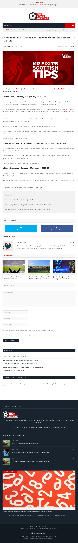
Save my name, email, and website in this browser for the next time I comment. (29, 330)
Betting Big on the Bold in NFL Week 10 (14, 370)
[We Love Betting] (39, 16)
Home (16, 30)
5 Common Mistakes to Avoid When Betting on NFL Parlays (20, 363)
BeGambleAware (48, 536)
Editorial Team (8, 46)
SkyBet (32, 200)
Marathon (64, 111)
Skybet (26, 138)
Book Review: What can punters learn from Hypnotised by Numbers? (28, 512)
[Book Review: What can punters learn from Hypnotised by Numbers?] (39, 490)
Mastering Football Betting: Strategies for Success (12, 278)
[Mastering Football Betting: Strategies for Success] (14, 267)
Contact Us (45, 526)
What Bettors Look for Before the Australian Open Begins (38, 5)
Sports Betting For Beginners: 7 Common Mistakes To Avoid (39, 278)
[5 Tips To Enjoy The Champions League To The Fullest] (64, 267)
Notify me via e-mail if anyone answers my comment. (20, 335)
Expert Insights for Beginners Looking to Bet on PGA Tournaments (23, 367)
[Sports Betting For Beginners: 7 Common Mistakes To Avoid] (39, 267)
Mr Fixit (17, 89)
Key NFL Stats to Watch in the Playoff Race (15, 356)
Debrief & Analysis (10, 472)
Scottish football (58, 89)
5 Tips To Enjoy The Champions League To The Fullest (65, 278)
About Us (37, 526)
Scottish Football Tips (68, 46)
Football (21, 30)
